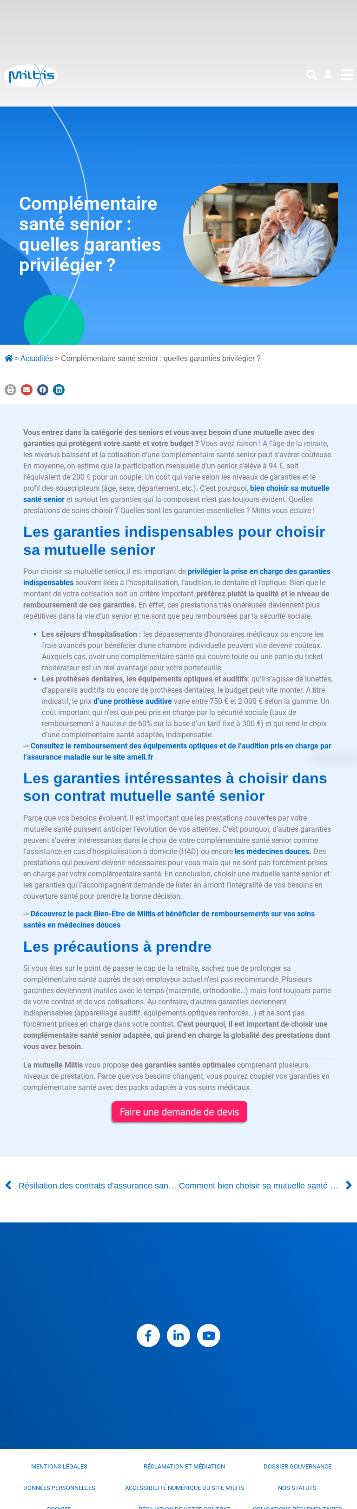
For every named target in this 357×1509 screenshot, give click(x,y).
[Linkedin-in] (178, 1335)
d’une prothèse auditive (132, 701)
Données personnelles (59, 1487)
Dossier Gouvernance (297, 1466)
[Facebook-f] (148, 1335)
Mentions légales (59, 1466)
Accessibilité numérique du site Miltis (184, 1487)
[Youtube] (208, 1335)
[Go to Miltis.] (9, 358)
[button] (311, 75)
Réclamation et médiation (184, 1466)
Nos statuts (297, 1487)
